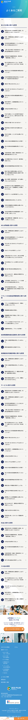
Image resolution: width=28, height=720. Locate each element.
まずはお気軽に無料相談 (14, 629)
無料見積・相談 (5, 682)
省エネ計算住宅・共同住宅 (6, 653)
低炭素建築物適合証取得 (6, 670)
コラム (16, 647)
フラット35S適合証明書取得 (6, 666)
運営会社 (3, 679)
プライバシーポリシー (14, 708)
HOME (2, 19)
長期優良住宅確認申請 (6, 662)
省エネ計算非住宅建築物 (6, 656)
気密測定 (5, 673)
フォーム (22, 718)
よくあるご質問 (5, 677)
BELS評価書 (6, 659)
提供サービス (4, 650)
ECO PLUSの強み (5, 647)
